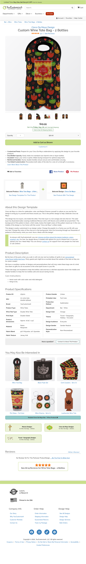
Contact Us (13, 523)
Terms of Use (19, 542)
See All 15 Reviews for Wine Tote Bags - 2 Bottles (43, 468)
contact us (45, 241)
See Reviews (47, 34)
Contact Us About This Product (68, 341)
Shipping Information (42, 516)
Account (60, 18)
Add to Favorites (15, 171)
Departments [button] (8, 14)
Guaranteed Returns (41, 520)
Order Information (41, 513)
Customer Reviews (16, 520)
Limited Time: (23, 2)
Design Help (64, 516)
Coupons (10, 542)
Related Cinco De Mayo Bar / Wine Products (42, 417)
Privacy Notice (31, 542)
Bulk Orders (63, 523)
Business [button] (39, 14)
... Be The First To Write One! (60, 458)
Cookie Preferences (43, 545)
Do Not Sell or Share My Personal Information (53, 542)
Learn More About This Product (17, 164)
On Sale (50, 14)
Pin (74, 171)
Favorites (69, 18)
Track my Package (41, 523)
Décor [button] (28, 14)
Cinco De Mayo (70, 191)
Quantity (10, 135)
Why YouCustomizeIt (17, 516)
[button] (79, 8)
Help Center (78, 18)
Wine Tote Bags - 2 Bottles (29, 191)
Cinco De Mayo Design (43, 27)
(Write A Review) (73, 452)
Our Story (13, 513)
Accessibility (75, 542)
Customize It (43, 147)
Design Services (65, 520)
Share (59, 171)
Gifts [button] (20, 14)
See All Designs (65, 513)
